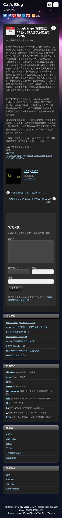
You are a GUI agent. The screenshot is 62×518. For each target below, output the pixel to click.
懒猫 (22, 158)
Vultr (34, 507)
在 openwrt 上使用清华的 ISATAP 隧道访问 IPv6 (26, 327)
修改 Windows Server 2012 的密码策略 (23, 351)
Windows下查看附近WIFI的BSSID (20, 341)
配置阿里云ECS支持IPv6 (16, 337)
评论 (11, 239)
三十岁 (9, 448)
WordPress (24, 513)
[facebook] (10, 16)
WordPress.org (12, 489)
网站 (10, 277)
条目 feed (10, 479)
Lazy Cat (12, 156)
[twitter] (5, 16)
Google (49, 156)
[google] (14, 16)
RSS (38, 15)
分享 (13, 158)
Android (30, 156)
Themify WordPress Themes (42, 513)
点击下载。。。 (13, 153)
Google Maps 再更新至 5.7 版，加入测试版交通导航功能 (33, 32)
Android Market (39, 156)
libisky (9, 444)
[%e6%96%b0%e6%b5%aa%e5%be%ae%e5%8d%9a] (28, 16)
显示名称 (13, 268)
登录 (8, 475)
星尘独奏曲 (11, 458)
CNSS (9, 434)
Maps (8, 158)
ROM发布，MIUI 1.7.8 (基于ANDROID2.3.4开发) (29, 200)
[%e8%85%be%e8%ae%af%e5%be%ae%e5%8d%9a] (23, 16)
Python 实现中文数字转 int (17, 332)
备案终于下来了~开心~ (16, 355)
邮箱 (35, 268)
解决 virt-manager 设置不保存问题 (20, 322)
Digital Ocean (23, 507)
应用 (19, 156)
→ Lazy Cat (29, 178)
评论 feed (10, 484)
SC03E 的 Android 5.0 (15, 346)
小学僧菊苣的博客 (13, 453)
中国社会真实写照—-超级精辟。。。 (29, 192)
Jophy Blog (11, 439)
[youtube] (19, 16)
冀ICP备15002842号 (35, 510)
